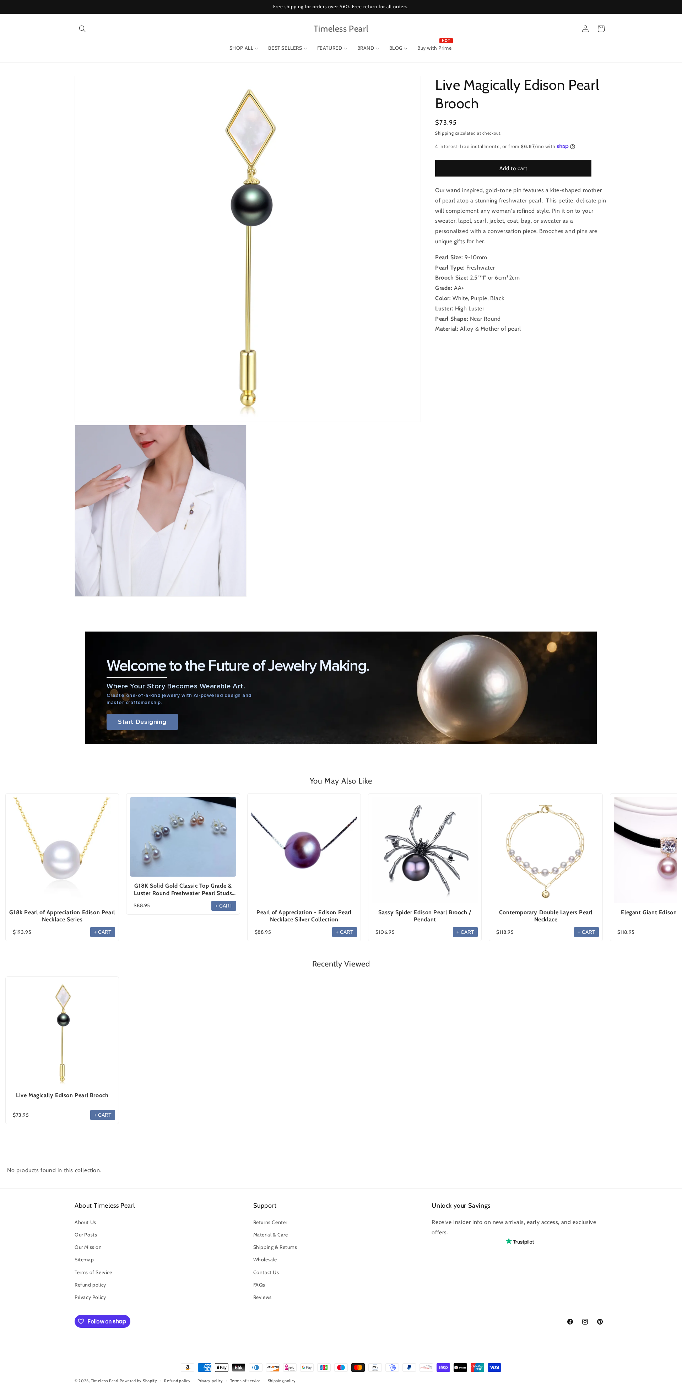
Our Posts (86, 1234)
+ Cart (103, 932)
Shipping (444, 133)
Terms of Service (93, 1272)
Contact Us (266, 1272)
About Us (85, 1222)
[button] (82, 29)
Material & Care (270, 1234)
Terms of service (245, 1380)
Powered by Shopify (138, 1380)
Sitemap (84, 1259)
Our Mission (88, 1247)
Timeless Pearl (105, 1380)
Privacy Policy (90, 1297)
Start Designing (142, 722)
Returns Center (270, 1222)
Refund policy (90, 1284)
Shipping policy (282, 1380)
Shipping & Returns (275, 1247)
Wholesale (265, 1259)
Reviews (262, 1297)
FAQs (259, 1284)
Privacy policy (210, 1380)
